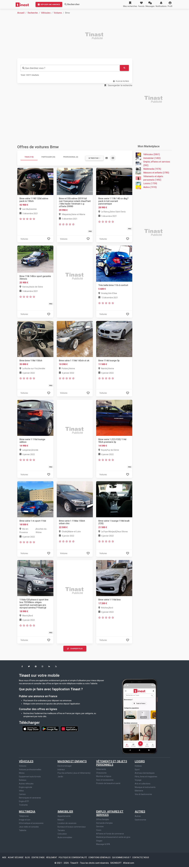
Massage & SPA (103, 844)
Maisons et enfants (72, 761)
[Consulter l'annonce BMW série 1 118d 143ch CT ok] (75, 338)
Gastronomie (140, 820)
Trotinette (23, 805)
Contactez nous (140, 857)
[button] (170, 4)
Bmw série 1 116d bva (109, 599)
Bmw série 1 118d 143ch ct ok (74, 360)
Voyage (138, 780)
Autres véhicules (26, 784)
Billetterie (139, 791)
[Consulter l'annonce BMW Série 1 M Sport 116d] (35, 499)
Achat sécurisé (16, 857)
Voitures (58, 12)
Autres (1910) (150, 187)
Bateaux (22, 780)
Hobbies (138, 766)
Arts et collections (142, 784)
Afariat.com (128, 863)
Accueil (20, 12)
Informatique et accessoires (31, 823)
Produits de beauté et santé (108, 783)
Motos (21, 773)
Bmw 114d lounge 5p (109, 360)
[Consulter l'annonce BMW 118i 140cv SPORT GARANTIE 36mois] (35, 259)
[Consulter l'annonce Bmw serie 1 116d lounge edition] (35, 417)
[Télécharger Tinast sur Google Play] (50, 728)
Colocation (62, 834)
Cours (98, 830)
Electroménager (65, 766)
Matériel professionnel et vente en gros (113, 837)
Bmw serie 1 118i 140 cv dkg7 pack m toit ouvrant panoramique (113, 201)
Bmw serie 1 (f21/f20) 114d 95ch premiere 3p (112, 440)
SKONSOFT (116, 863)
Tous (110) (29, 157)
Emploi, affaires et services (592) (156, 163)
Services (100, 826)
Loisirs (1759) (150, 183)
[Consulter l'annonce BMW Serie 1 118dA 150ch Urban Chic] (75, 499)
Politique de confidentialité (73, 857)
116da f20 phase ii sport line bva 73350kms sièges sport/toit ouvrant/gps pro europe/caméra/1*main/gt (34, 603)
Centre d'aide (38, 857)
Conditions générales (99, 857)
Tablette (22, 830)
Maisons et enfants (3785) (156, 172)
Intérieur (61, 769)
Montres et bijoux (103, 776)
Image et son (24, 820)
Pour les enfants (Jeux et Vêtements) (74, 773)
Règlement (52, 857)
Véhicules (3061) (151, 154)
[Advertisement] (96, 36)
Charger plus (76, 649)
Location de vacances (67, 823)
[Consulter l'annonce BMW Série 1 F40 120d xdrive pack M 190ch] (35, 181)
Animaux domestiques (145, 773)
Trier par (94, 158)
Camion (22, 794)
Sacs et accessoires (104, 780)
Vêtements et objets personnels (111, 763)
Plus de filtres (122, 81)
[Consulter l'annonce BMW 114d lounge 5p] (114, 338)
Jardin (60, 776)
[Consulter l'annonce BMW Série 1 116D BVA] (114, 578)
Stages (99, 841)
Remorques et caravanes (30, 798)
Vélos (21, 791)
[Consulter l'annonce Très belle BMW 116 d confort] (114, 263)
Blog (27, 857)
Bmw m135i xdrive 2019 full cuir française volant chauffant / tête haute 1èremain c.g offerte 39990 (75, 202)
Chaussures (101, 773)
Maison (61, 820)
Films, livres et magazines (146, 776)
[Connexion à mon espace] (48, 239)
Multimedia (27, 811)
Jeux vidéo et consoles (29, 827)
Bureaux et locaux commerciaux (72, 827)
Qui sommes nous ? (121, 857)
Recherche (33, 12)
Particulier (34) (48, 157)
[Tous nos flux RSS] (56, 666)
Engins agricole (25, 787)
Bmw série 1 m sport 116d (33, 521)
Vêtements (101, 769)
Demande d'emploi (104, 823)
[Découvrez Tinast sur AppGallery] (69, 728)
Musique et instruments (145, 787)
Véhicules (46, 12)
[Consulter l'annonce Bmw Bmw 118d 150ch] (35, 338)
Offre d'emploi (102, 819)
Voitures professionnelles (30, 769)
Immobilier (65, 811)
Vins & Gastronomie (143, 794)
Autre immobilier (65, 837)
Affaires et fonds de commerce (110, 834)
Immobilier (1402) (152, 158)
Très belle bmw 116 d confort (113, 285)
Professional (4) (70, 157)
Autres (140, 811)
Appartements (64, 816)
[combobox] (70, 68)
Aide (4, 857)
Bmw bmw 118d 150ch (31, 360)
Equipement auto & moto (30, 776)
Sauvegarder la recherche (119, 85)
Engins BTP (24, 801)
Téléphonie (24, 816)
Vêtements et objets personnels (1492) (153, 178)
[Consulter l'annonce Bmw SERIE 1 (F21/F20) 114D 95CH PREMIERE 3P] (114, 417)
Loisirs (140, 761)
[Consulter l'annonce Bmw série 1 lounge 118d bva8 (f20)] (114, 499)
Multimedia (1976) (152, 169)
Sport (137, 769)
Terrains (61, 830)
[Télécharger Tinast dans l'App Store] (31, 728)
